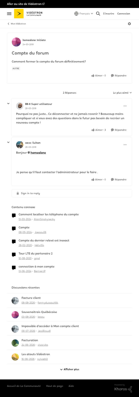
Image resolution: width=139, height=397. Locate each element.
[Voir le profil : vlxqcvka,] (15, 343)
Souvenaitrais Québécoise (39, 312)
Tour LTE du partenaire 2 (35, 253)
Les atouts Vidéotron (36, 354)
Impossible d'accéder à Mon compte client (50, 326)
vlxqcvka (43, 344)
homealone (29, 40)
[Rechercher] (98, 13)
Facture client (31, 298)
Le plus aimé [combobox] (122, 93)
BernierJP (39, 271)
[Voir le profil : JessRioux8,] (15, 329)
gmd (37, 258)
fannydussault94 (48, 302)
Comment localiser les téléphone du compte (49, 214)
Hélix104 (39, 245)
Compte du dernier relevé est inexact (44, 240)
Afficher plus (71, 369)
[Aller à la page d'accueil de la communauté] (29, 13)
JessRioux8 (44, 331)
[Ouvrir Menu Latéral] (9, 13)
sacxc (28, 142)
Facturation (30, 340)
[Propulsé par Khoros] (123, 388)
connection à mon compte (36, 266)
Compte (24, 227)
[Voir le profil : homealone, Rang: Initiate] (16, 42)
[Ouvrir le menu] (129, 23)
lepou (41, 316)
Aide (71, 386)
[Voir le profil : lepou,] (15, 314)
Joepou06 (40, 232)
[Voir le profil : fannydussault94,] (15, 300)
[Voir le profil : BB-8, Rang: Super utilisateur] (19, 106)
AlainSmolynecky (44, 219)
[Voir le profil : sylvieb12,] (15, 357)
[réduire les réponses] (8, 103)
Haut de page (54, 386)
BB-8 (27, 104)
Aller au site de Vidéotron (24, 4)
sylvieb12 (42, 359)
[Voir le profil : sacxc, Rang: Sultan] (19, 144)
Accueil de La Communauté (24, 386)
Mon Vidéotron (18, 23)
